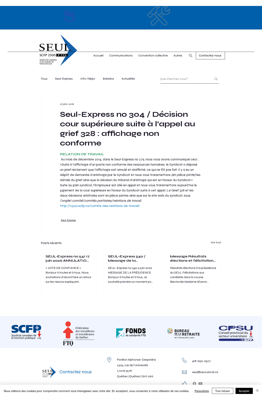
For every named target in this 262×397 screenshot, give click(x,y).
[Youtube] (200, 383)
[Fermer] (257, 391)
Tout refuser (222, 391)
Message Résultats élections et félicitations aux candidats (192, 258)
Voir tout (216, 242)
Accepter (244, 391)
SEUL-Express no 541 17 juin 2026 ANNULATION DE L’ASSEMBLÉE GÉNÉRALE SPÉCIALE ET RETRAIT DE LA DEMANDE (68, 258)
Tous (44, 78)
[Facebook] (194, 383)
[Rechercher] (190, 55)
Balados (108, 78)
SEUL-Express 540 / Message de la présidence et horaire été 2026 (128, 258)
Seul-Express (64, 78)
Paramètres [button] (202, 391)
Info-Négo (87, 78)
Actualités (128, 78)
